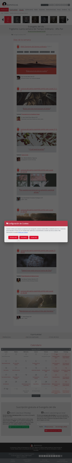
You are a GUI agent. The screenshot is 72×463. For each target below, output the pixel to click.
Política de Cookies (23, 232)
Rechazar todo (13, 237)
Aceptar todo (34, 237)
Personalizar (24, 237)
